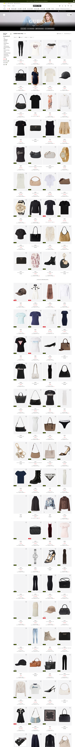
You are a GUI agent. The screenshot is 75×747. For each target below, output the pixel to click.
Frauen (4, 5)
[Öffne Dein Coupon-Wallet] (59, 5)
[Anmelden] (62, 5)
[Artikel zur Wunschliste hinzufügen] (26, 41)
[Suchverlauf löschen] (70, 8)
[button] (59, 33)
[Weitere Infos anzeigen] (20, 64)
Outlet (6, 3)
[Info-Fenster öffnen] (73, 1)
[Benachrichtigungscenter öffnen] (65, 6)
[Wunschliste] (68, 5)
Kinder (13, 5)
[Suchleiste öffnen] (60, 8)
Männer (9, 5)
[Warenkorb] (71, 5)
